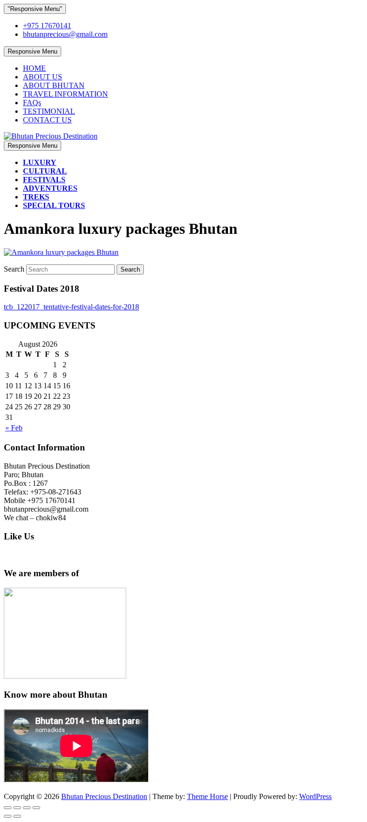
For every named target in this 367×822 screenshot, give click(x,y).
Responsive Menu (32, 51)
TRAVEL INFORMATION (65, 94)
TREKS (36, 197)
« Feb (13, 428)
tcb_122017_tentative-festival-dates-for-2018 (71, 307)
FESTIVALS (44, 179)
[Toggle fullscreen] (27, 807)
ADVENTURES (50, 188)
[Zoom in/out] (36, 807)
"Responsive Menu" (35, 8)
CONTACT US (47, 120)
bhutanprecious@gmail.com (65, 34)
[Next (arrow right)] (17, 816)
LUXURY (39, 162)
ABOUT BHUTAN (54, 85)
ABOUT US (42, 77)
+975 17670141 (47, 26)
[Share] (17, 807)
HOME (34, 68)
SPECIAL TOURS (54, 205)
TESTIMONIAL (49, 111)
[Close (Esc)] (7, 807)
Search (15, 269)
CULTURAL (45, 171)
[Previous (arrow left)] (7, 816)
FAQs (32, 103)
